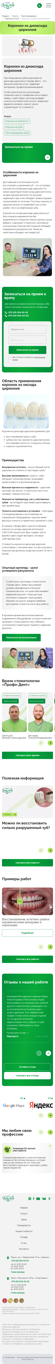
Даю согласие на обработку (28, 358)
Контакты (24, 1249)
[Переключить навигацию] (48, 5)
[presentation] (41, 743)
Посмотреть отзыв (16, 1033)
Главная (24, 1207)
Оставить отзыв (27, 1067)
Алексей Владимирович (40, 737)
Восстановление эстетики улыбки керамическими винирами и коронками (25, 922)
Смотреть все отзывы (27, 1075)
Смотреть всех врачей (27, 755)
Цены (24, 1219)
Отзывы (24, 1237)
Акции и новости (23, 1231)
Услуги (23, 1213)
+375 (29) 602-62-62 (18, 315)
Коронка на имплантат (17, 121)
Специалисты (24, 1225)
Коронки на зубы (13, 127)
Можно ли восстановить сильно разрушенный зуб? (26, 825)
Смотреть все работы (27, 959)
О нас (24, 1243)
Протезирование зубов (17, 133)
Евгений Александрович (14, 737)
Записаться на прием (39, 5)
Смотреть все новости (27, 862)
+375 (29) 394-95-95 (17, 312)
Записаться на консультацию (21, 637)
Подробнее (27, 933)
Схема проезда (18, 1293)
